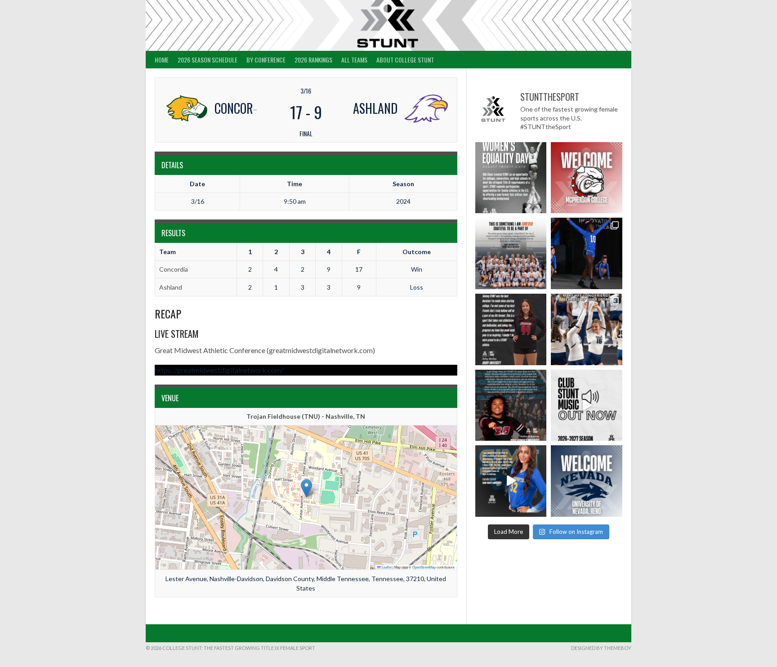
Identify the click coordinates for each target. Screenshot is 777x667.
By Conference (266, 59)
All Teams (354, 59)
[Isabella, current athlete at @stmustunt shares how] (511, 481)
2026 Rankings (313, 59)
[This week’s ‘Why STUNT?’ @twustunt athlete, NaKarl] (511, 405)
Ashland (170, 287)
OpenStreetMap (424, 566)
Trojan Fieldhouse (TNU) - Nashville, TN (305, 416)
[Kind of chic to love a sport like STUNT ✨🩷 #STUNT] (586, 329)
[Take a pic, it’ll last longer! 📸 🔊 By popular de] (586, 405)
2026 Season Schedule (207, 59)
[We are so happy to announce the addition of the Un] (586, 481)
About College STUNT (405, 59)
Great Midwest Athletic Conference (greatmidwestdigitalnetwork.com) (265, 350)
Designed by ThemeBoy (601, 648)
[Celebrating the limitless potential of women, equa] (511, 178)
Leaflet (386, 566)
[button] (306, 488)
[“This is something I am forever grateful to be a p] (511, 253)
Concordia (173, 269)
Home (162, 59)
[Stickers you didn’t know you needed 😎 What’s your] (586, 253)
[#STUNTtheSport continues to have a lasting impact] (511, 329)
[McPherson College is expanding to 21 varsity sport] (586, 178)
